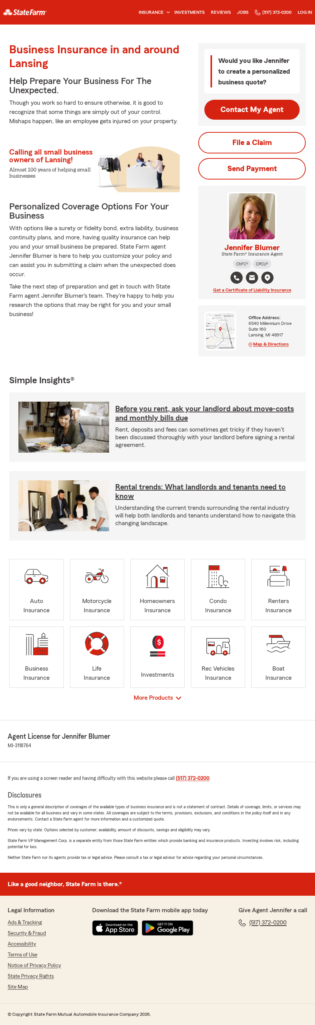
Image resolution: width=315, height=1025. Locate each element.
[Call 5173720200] (236, 278)
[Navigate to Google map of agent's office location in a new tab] (267, 278)
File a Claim (252, 143)
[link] (25, 12)
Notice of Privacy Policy (34, 965)
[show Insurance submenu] (167, 12)
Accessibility (22, 944)
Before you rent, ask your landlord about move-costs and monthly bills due (204, 413)
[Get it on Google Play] (167, 928)
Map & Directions (271, 344)
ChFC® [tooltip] (242, 264)
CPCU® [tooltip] (262, 264)
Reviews (221, 12)
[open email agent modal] (252, 279)
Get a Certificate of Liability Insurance (252, 290)
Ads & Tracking (25, 922)
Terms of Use (22, 954)
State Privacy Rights (31, 976)
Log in (305, 12)
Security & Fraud (27, 933)
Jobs (243, 12)
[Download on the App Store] (115, 928)
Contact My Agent (252, 110)
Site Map (18, 987)
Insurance (151, 12)
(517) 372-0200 (277, 12)
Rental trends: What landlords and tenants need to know (200, 491)
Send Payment (252, 169)
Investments (189, 12)
